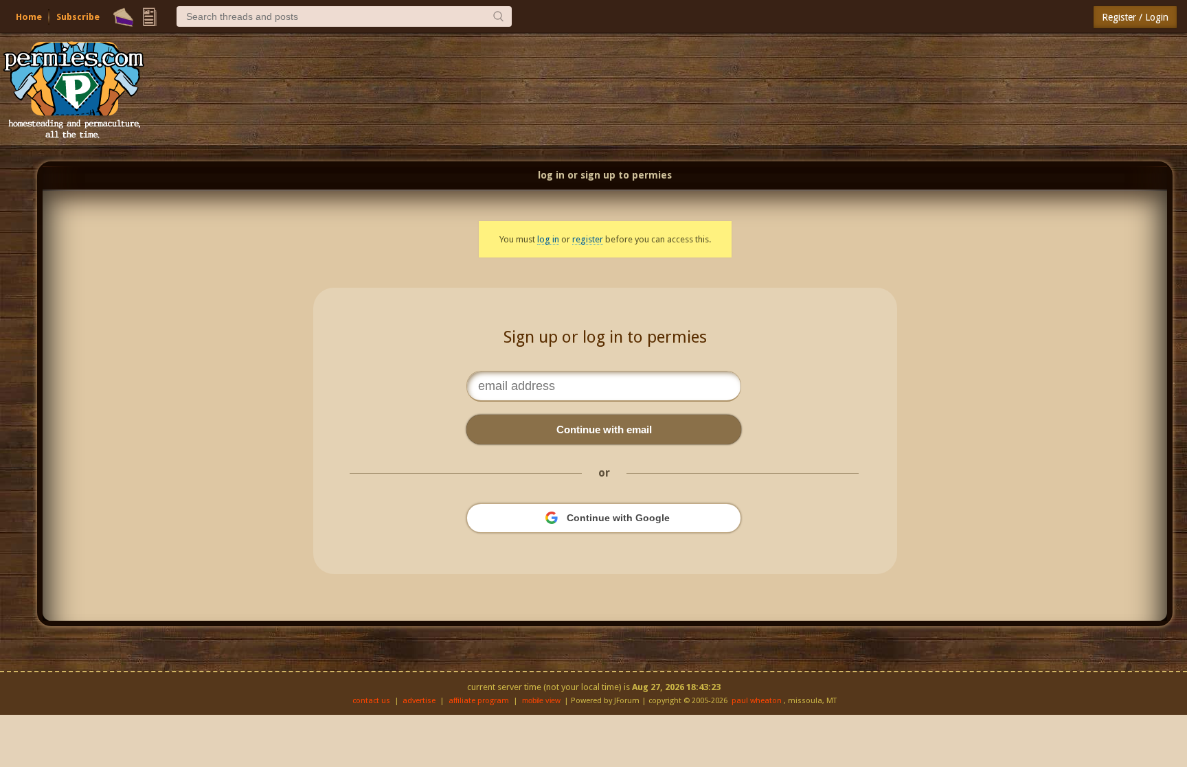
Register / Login (1135, 17)
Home (29, 17)
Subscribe (78, 17)
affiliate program (479, 700)
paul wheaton (757, 700)
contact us (371, 700)
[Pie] (123, 17)
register (587, 239)
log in (548, 239)
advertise (419, 700)
